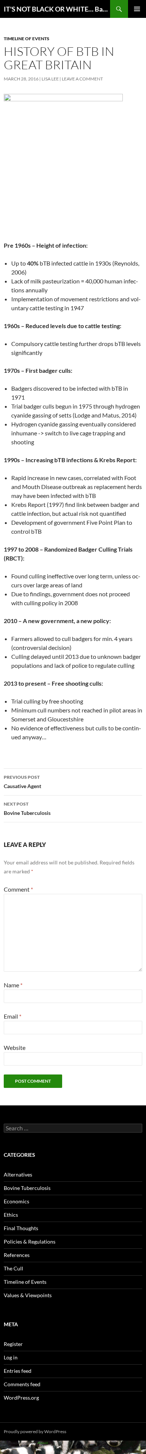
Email (12, 1016)
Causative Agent (22, 781)
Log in (11, 1357)
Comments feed (22, 1384)
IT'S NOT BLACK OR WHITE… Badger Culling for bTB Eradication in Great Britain (57, 9)
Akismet (42, 1443)
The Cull (13, 1268)
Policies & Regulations (29, 1241)
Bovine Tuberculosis (27, 808)
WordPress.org (21, 1397)
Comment (18, 889)
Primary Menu (137, 9)
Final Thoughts (21, 1228)
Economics (16, 1201)
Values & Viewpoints (28, 1295)
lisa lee (50, 79)
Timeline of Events (26, 38)
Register (13, 1344)
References (17, 1255)
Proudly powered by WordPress (35, 1431)
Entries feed (17, 1371)
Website (14, 1047)
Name (13, 984)
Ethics (11, 1215)
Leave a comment (82, 79)
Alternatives (18, 1174)
